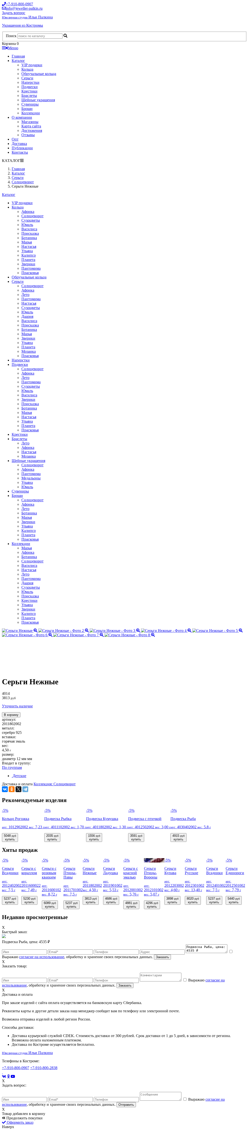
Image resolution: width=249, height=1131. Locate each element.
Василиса (29, 229)
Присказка (30, 233)
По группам (12, 767)
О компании (22, 117)
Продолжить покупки (24, 1118)
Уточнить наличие (17, 706)
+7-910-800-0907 (15, 1068)
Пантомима (31, 268)
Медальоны (31, 478)
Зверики (28, 264)
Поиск (11, 36)
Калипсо (28, 255)
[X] (18, 789)
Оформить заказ (19, 1122)
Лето (25, 295)
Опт (15, 139)
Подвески (29, 87)
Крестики (29, 91)
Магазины (29, 122)
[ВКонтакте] (5, 789)
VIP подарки (31, 65)
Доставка (19, 144)
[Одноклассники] (12, 789)
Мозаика (28, 351)
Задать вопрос (13, 13)
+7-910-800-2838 (43, 1068)
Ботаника (29, 238)
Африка (27, 211)
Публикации (22, 148)
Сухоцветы (30, 220)
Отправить (126, 1104)
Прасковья (30, 273)
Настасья (28, 246)
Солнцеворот (32, 216)
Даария (27, 316)
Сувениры (30, 104)
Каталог (18, 61)
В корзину (11, 715)
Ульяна (27, 251)
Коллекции (30, 113)
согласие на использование (41, 957)
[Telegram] (25, 789)
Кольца (27, 69)
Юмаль (27, 225)
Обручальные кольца (38, 74)
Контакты (20, 152)
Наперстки (30, 82)
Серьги (27, 78)
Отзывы (28, 135)
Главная (18, 56)
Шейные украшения (38, 100)
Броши (27, 109)
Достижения (31, 130)
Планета (28, 260)
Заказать (162, 957)
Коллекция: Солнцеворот (55, 784)
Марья (26, 242)
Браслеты (29, 95)
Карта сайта (31, 126)
